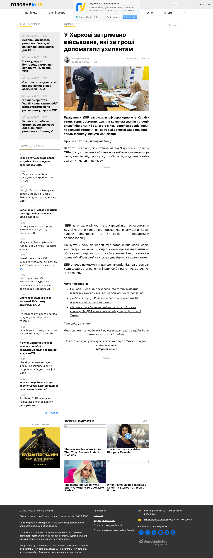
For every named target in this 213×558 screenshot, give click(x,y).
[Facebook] (141, 532)
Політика (31, 12)
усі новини (51, 412)
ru (204, 4)
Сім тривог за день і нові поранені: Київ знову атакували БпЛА (35, 299)
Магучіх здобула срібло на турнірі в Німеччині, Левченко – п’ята (38, 244)
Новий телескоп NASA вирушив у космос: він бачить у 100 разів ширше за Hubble (38, 260)
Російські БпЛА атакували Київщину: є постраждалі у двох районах (36, 400)
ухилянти (84, 323)
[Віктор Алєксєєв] (67, 62)
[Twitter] (147, 532)
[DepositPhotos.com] (153, 542)
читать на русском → (137, 58)
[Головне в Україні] (26, 5)
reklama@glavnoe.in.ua (156, 519)
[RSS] (173, 532)
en (209, 4)
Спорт (168, 12)
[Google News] (166, 532)
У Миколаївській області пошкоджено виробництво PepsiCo (36, 176)
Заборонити (113, 17)
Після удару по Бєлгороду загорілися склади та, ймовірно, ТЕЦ (35, 228)
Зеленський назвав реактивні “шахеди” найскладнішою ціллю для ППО (38, 211)
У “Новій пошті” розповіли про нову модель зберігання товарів (38, 315)
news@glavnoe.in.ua (154, 510)
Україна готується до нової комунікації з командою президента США (36, 159)
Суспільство (57, 12)
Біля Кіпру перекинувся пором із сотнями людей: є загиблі (38, 330)
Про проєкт (100, 510)
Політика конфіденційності (108, 525)
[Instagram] (160, 532)
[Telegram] (154, 532)
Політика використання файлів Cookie (114, 530)
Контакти (98, 515)
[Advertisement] (106, 194)
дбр (73, 323)
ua (199, 4)
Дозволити (130, 17)
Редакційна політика (104, 520)
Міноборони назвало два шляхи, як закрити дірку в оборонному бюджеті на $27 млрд (37, 366)
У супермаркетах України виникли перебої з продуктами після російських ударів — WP (38, 346)
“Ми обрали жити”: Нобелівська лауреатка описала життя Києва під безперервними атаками (35, 281)
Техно (149, 12)
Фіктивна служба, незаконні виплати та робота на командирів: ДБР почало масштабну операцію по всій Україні (105, 311)
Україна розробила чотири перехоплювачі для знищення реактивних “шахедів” (38, 384)
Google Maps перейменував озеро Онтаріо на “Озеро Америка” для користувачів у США (37, 194)
